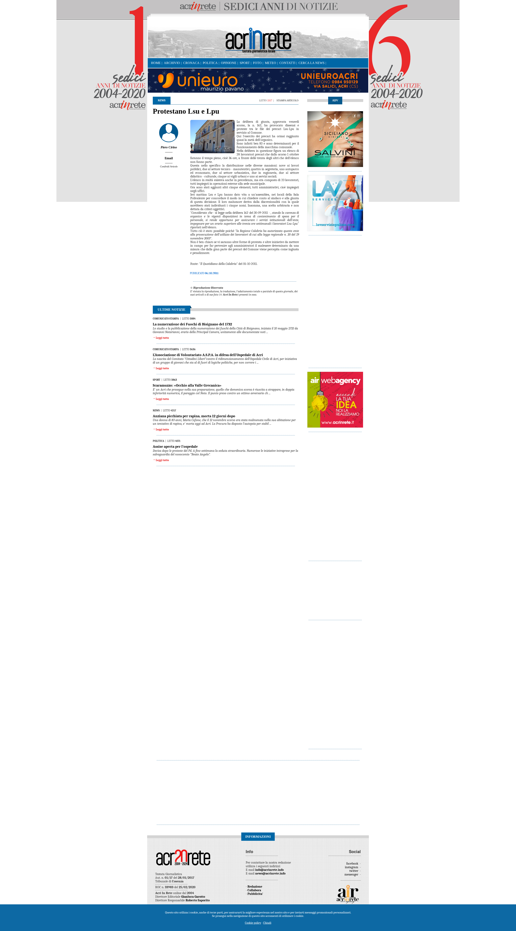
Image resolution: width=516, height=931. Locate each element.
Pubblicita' (255, 894)
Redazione (255, 886)
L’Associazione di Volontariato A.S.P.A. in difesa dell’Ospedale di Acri (208, 355)
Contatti (287, 63)
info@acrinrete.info (269, 870)
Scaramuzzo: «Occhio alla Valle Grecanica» (187, 385)
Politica (210, 63)
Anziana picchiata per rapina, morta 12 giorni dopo (194, 416)
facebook (352, 863)
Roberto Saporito (198, 900)
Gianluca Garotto (193, 896)
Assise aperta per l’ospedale (175, 447)
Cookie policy (253, 923)
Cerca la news (312, 63)
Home (156, 63)
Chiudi (267, 923)
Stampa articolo (288, 100)
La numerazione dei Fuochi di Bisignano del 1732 (192, 324)
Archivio (172, 63)
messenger (351, 874)
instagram (352, 867)
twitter (354, 871)
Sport (245, 63)
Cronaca (191, 63)
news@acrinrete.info (270, 873)
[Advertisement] (335, 299)
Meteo (270, 63)
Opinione (228, 63)
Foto (257, 63)
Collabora (254, 890)
